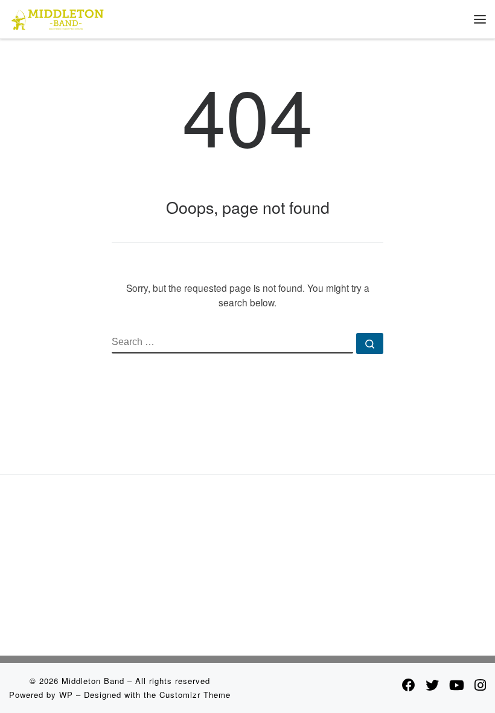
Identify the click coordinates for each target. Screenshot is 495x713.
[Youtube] (456, 684)
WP (66, 694)
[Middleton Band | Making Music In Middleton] (57, 17)
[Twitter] (432, 684)
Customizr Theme (195, 694)
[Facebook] (408, 684)
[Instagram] (480, 684)
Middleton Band (93, 680)
